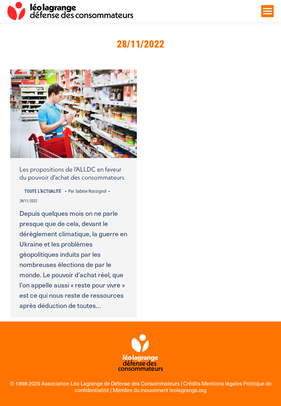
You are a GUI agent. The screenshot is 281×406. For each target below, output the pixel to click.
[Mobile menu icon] (267, 11)
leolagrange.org (187, 390)
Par (87, 191)
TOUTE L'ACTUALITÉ (43, 191)
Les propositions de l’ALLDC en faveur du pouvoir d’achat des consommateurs (71, 173)
